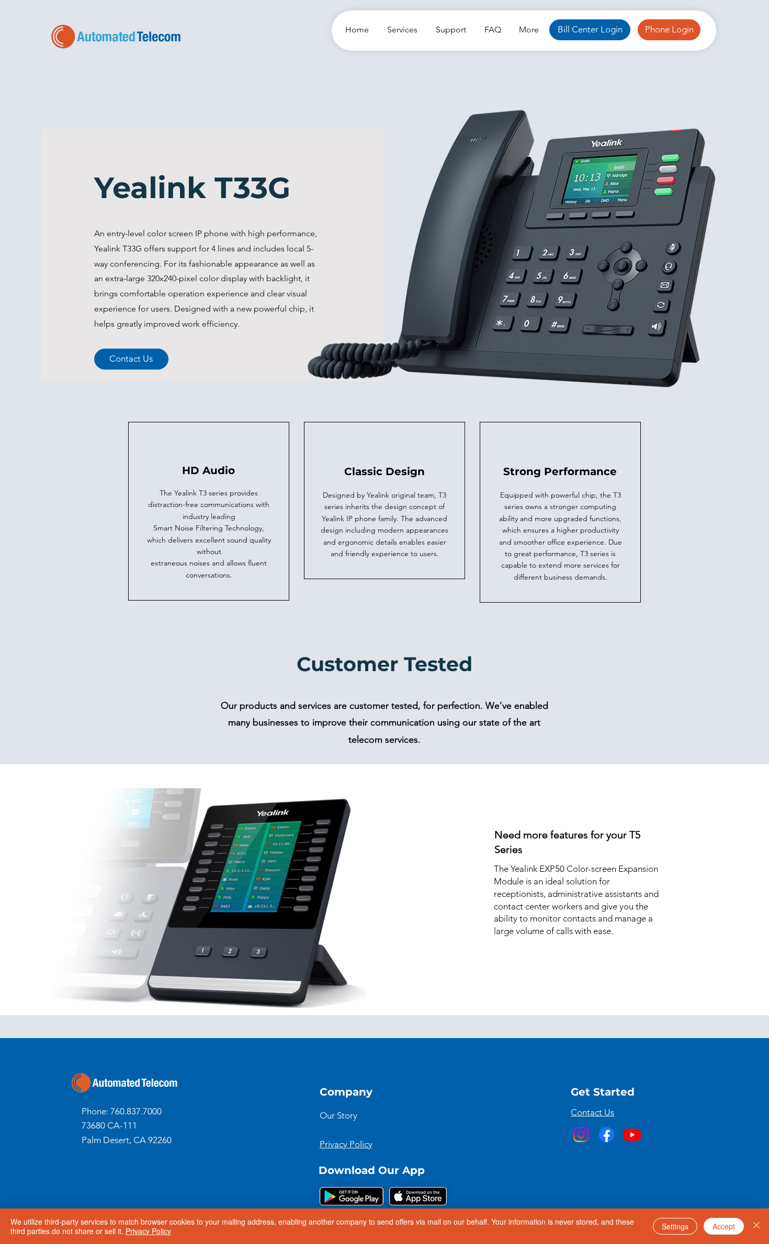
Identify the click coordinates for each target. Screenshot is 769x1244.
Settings (675, 1226)
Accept (724, 1226)
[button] (401, 29)
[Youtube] (632, 1134)
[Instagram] (581, 1134)
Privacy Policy (148, 1231)
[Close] (756, 1226)
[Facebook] (606, 1134)
